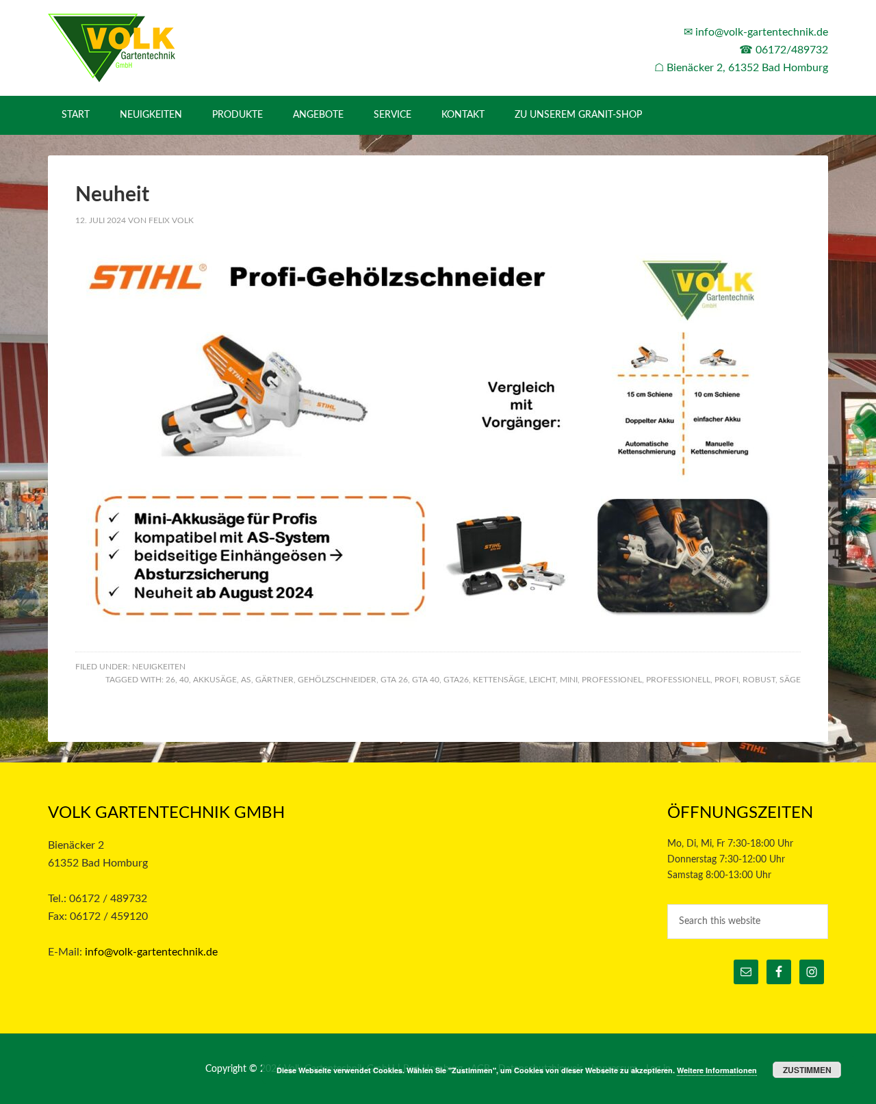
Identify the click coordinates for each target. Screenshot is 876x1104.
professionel (612, 680)
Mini (569, 680)
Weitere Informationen (717, 1070)
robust (759, 680)
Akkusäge (215, 680)
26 (170, 680)
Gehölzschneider (337, 680)
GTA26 (456, 680)
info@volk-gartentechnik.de (761, 32)
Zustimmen (807, 1070)
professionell (678, 680)
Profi (726, 680)
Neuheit (112, 195)
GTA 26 (394, 680)
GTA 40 (425, 680)
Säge (790, 680)
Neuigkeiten (158, 667)
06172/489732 (792, 49)
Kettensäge (499, 680)
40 (184, 680)
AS (246, 680)
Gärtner (274, 680)
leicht (542, 680)
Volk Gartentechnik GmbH (164, 48)
